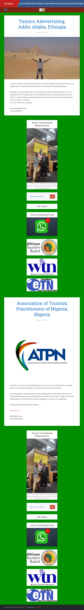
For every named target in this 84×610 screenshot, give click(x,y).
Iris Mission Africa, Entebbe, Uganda (40, 606)
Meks (24, 607)
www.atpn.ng (15, 410)
